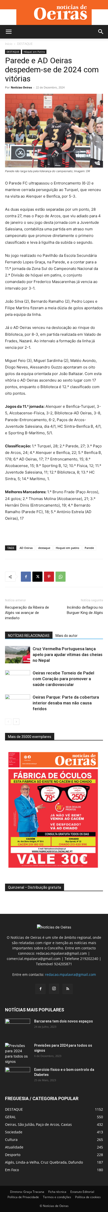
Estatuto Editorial (82, 1192)
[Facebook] (26, 577)
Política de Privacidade (23, 1197)
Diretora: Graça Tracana (27, 1192)
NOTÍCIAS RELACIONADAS (28, 636)
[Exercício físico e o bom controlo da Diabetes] (17, 1076)
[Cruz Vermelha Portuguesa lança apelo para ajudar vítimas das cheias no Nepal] (17, 654)
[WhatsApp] (61, 577)
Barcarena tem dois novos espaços (63, 1021)
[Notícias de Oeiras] (54, 12)
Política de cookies (88, 1197)
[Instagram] (54, 989)
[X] (37, 577)
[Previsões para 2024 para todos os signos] (17, 1053)
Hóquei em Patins (34, 51)
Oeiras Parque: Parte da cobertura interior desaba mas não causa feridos (66, 703)
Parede (89, 548)
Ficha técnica (57, 1192)
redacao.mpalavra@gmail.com (70, 974)
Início (8, 44)
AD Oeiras (26, 548)
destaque (44, 548)
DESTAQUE (25, 44)
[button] (9, 32)
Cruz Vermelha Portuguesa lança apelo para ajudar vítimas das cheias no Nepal (67, 654)
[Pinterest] (49, 577)
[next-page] (16, 722)
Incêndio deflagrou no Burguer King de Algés (85, 610)
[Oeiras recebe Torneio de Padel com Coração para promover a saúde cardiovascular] (17, 679)
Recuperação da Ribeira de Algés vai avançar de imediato (27, 612)
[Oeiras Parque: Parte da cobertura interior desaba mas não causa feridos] (17, 703)
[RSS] (68, 989)
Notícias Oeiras (21, 87)
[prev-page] (8, 722)
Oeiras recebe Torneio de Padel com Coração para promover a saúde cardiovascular (63, 678)
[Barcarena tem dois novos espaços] (17, 1027)
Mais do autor (67, 636)
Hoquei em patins (67, 548)
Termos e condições (57, 1197)
